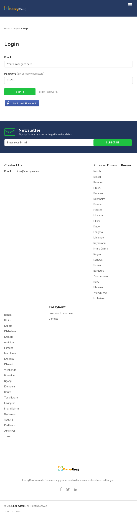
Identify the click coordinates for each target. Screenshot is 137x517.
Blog (19, 511)
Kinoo (96, 226)
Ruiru (96, 281)
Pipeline (97, 210)
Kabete (8, 325)
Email (7, 57)
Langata (98, 232)
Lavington (9, 403)
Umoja (97, 265)
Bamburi (98, 182)
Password (24, 73)
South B (8, 419)
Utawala (98, 287)
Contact (53, 318)
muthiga (9, 342)
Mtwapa (98, 215)
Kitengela (9, 386)
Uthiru (7, 320)
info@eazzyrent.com (29, 171)
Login (11, 44)
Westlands (10, 370)
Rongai (8, 314)
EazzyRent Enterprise (61, 313)
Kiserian (97, 204)
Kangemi (9, 359)
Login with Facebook (24, 103)
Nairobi (97, 171)
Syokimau (10, 414)
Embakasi (99, 298)
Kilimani (8, 364)
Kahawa (98, 259)
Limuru (97, 188)
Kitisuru (8, 336)
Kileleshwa (10, 331)
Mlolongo (98, 237)
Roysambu (99, 243)
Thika (7, 436)
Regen (97, 254)
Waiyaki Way (100, 292)
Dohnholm (99, 199)
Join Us (8, 511)
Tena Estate (11, 397)
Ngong (8, 381)
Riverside (9, 375)
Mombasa (10, 353)
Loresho (8, 348)
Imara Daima (100, 248)
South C (8, 392)
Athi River (9, 430)
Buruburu (98, 270)
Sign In (20, 91)
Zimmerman (100, 276)
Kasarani (98, 193)
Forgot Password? (48, 91)
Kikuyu (97, 176)
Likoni (96, 221)
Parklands (10, 425)
